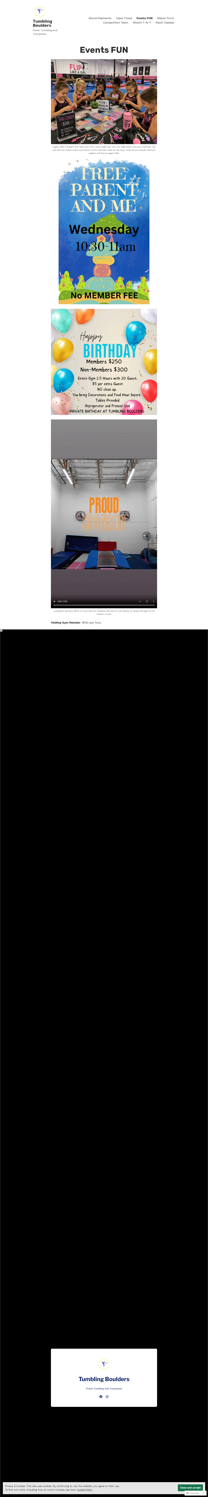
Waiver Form (165, 18)
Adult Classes (165, 23)
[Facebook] (101, 1396)
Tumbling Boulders (42, 23)
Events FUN (145, 18)
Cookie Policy (84, 1490)
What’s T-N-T (142, 23)
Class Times (124, 18)
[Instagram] (107, 1396)
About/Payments (100, 18)
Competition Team (115, 23)
